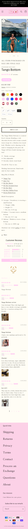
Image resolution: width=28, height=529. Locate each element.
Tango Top (6, 178)
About (7, 484)
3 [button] (14, 411)
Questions (9, 477)
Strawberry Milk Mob (12, 526)
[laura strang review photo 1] (5, 402)
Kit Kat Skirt (7, 188)
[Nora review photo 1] (5, 343)
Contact (8, 459)
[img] (5, 282)
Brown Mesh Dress (9, 192)
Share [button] (5, 235)
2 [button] (11, 411)
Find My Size (6, 79)
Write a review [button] (14, 260)
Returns (8, 439)
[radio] (3, 94)
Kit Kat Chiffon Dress (10, 190)
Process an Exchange (9, 469)
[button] (2, 12)
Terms (7, 452)
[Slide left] (10, 56)
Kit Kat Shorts (8, 183)
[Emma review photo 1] (5, 317)
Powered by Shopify (20, 526)
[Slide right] (18, 56)
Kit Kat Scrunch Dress (10, 185)
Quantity (3, 119)
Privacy (7, 445)
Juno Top (6, 181)
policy (17, 228)
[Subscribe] (23, 509)
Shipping (3, 87)
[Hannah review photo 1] (5, 372)
